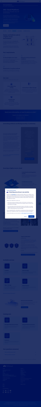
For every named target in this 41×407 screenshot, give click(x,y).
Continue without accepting (11, 190)
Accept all (31, 216)
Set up (25, 216)
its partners (14, 194)
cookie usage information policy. (27, 213)
